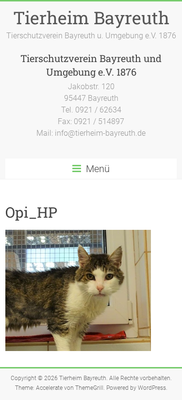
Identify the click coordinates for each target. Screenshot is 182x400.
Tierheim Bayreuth (91, 17)
